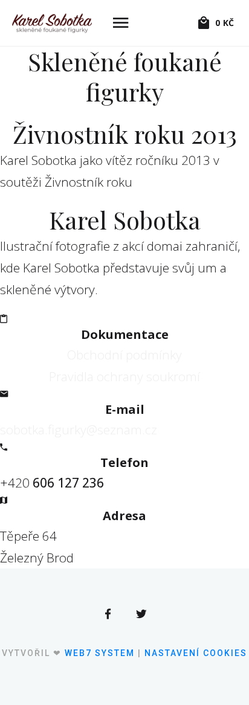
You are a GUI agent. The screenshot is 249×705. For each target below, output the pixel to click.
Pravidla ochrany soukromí (124, 376)
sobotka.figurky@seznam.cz (78, 429)
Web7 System (100, 653)
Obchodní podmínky (124, 354)
